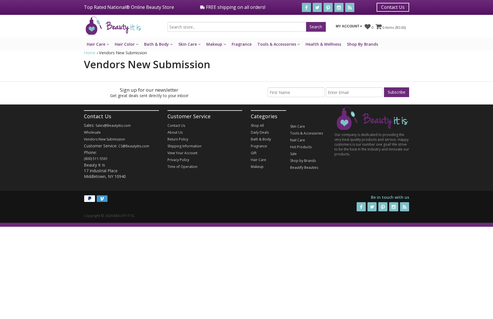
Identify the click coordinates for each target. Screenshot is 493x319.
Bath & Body (157, 44)
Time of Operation (182, 166)
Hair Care (96, 44)
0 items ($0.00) (393, 27)
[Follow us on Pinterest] (328, 7)
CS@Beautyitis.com (133, 146)
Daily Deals (260, 132)
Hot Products (301, 147)
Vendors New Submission (104, 139)
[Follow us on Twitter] (317, 7)
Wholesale (92, 132)
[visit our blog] (349, 7)
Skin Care (188, 44)
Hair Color (125, 44)
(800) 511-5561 (96, 158)
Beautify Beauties (304, 167)
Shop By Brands (362, 44)
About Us (175, 132)
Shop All (257, 125)
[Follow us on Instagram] (339, 7)
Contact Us (393, 7)
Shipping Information (184, 146)
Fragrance (242, 44)
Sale (293, 153)
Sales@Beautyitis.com (113, 125)
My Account (348, 26)
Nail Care (297, 140)
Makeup (214, 44)
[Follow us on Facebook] (306, 7)
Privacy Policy (178, 159)
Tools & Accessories (277, 44)
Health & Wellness (323, 44)
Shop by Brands (303, 160)
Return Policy (177, 139)
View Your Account (182, 153)
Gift (253, 153)
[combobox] (236, 27)
